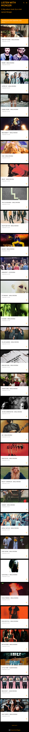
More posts (14, 725)
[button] (26, 44)
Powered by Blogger (15, 730)
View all (3, 22)
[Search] (24, 2)
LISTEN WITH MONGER (8, 4)
